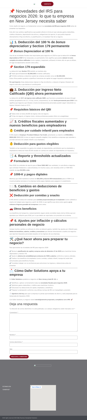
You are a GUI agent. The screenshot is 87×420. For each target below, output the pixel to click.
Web (11, 349)
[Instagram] (43, 378)
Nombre (13, 334)
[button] (38, 4)
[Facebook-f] (40, 378)
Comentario (14, 312)
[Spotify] (47, 378)
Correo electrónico (16, 342)
